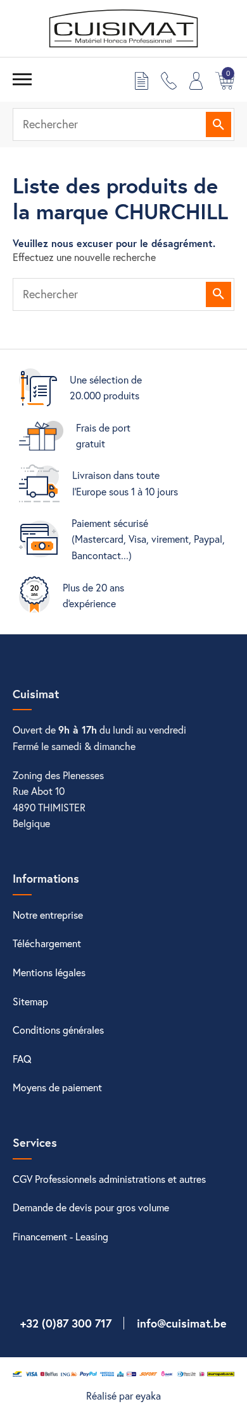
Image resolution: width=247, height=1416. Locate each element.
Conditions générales (58, 1029)
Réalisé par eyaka (123, 1395)
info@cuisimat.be (182, 1323)
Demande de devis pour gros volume (91, 1207)
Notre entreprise (48, 914)
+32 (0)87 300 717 (65, 1323)
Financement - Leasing (60, 1236)
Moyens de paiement (57, 1087)
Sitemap (30, 1001)
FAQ (22, 1058)
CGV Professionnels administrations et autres (109, 1178)
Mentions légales (49, 972)
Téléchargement (47, 943)
